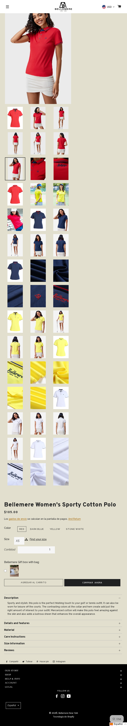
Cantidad (9, 549)
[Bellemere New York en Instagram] (62, 696)
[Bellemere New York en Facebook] (57, 696)
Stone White (75, 529)
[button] (118, 724)
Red (21, 529)
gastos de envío (18, 519)
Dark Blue (37, 529)
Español (12, 705)
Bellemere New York (68, 713)
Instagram (60, 661)
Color (7, 527)
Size (6, 539)
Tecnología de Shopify (63, 717)
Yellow (55, 529)
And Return (74, 519)
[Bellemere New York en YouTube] (69, 696)
